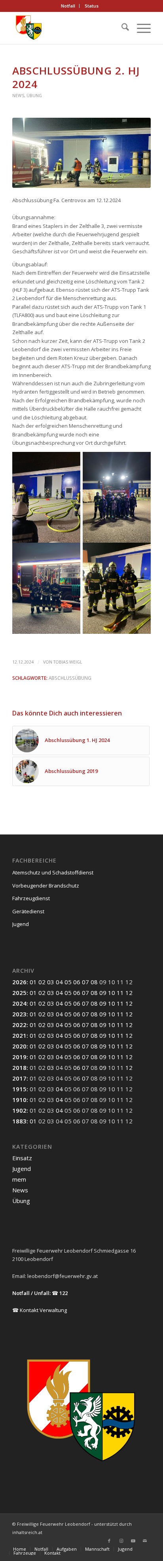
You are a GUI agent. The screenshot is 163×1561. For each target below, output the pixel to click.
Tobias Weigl (67, 662)
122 (63, 1293)
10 (111, 993)
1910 (19, 1100)
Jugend (20, 924)
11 (120, 993)
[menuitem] (68, 6)
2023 (19, 1014)
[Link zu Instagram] (121, 1541)
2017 (19, 1078)
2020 (19, 1046)
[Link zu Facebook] (109, 1541)
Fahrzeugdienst (31, 898)
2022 (19, 1025)
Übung (34, 95)
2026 (19, 982)
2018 (19, 1067)
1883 (19, 1121)
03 (50, 982)
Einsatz (22, 1158)
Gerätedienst (28, 911)
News (18, 95)
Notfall (68, 6)
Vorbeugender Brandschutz (45, 885)
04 (59, 982)
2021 (19, 1035)
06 (76, 982)
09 (102, 993)
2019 (19, 1057)
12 (129, 993)
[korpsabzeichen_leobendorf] (67, 28)
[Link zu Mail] (145, 1541)
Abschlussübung (70, 678)
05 (68, 982)
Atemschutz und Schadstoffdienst (52, 872)
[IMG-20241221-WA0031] (81, 153)
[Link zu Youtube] (133, 1541)
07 (85, 982)
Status (92, 6)
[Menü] (140, 28)
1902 (19, 1110)
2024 (19, 1003)
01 (33, 982)
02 (41, 982)
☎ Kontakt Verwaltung (39, 1310)
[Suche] (121, 28)
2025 (19, 993)
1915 (19, 1089)
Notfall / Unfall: (31, 1293)
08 (94, 982)
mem (19, 1179)
